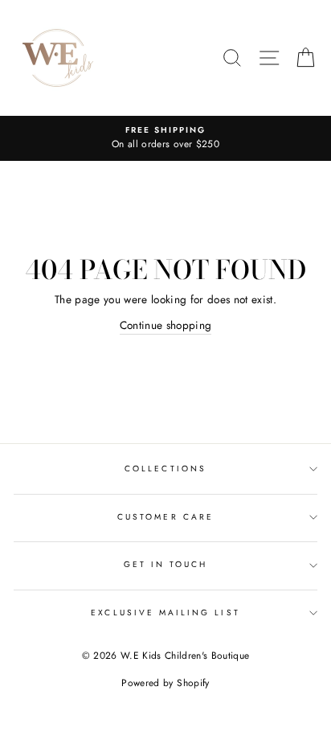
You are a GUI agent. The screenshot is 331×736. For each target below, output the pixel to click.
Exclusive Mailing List (165, 612)
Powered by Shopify (165, 683)
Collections (165, 469)
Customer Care (165, 517)
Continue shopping (166, 325)
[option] (165, 138)
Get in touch (166, 564)
